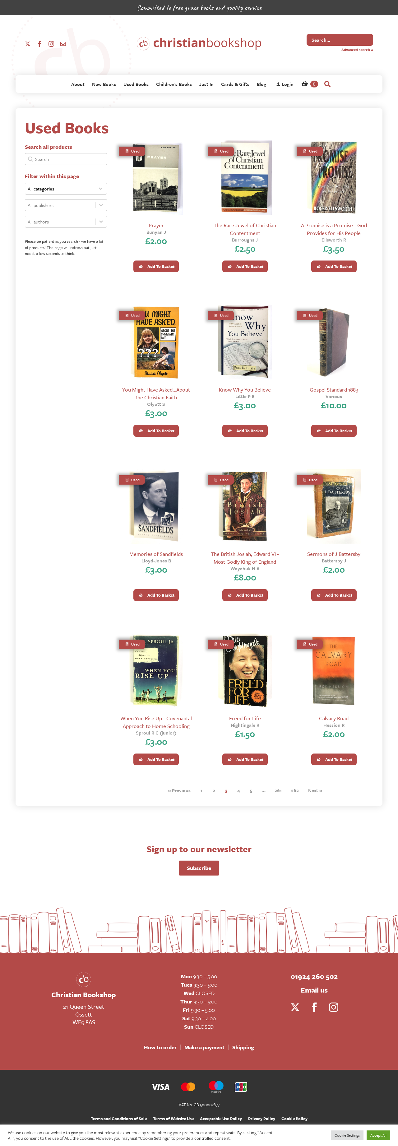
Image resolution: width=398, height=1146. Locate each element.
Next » (315, 790)
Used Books (136, 84)
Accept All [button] (378, 1135)
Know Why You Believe (245, 389)
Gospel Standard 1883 (334, 389)
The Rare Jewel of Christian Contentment (245, 229)
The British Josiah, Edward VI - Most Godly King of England (245, 558)
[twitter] (27, 44)
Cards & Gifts (235, 84)
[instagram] (51, 44)
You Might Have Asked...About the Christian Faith (156, 393)
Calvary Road (334, 718)
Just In (206, 84)
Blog (261, 84)
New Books (104, 84)
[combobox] (60, 205)
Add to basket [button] (160, 266)
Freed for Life (245, 718)
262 (295, 790)
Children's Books (174, 84)
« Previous (179, 790)
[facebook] (39, 44)
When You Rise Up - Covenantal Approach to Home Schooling (156, 722)
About (78, 84)
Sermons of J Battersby (333, 554)
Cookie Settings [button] (347, 1135)
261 (278, 790)
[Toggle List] (101, 205)
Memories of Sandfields (156, 554)
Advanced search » (357, 49)
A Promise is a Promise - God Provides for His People (334, 229)
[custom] (63, 44)
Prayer (156, 225)
